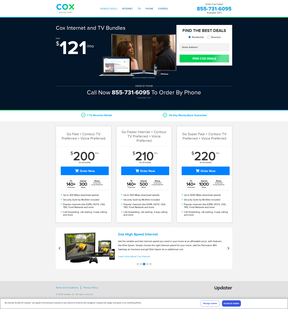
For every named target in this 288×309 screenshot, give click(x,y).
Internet (127, 8)
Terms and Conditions (67, 287)
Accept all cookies (231, 303)
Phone (149, 8)
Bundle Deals (108, 8)
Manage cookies (210, 303)
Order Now (87, 171)
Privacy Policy (90, 287)
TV (139, 8)
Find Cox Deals (204, 58)
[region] (144, 303)
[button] (65, 248)
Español (163, 8)
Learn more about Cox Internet (134, 256)
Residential (198, 37)
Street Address (190, 47)
